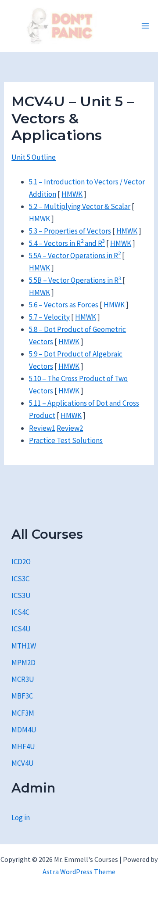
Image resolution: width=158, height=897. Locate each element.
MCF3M (22, 713)
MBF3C (22, 696)
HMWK (72, 194)
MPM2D (23, 662)
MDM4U (23, 730)
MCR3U (22, 679)
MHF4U (23, 746)
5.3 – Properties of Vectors (70, 231)
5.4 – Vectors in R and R (67, 243)
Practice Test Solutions (66, 440)
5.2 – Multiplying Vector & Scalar (79, 206)
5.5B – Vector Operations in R (75, 280)
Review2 (70, 428)
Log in (20, 817)
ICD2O (21, 561)
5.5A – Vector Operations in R (75, 255)
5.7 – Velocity (49, 317)
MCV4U (22, 763)
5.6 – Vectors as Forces (63, 305)
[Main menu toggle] (145, 26)
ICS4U (21, 629)
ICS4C (20, 612)
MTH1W (23, 646)
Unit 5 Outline (33, 157)
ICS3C (20, 579)
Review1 (42, 428)
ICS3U (21, 595)
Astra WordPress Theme (79, 871)
